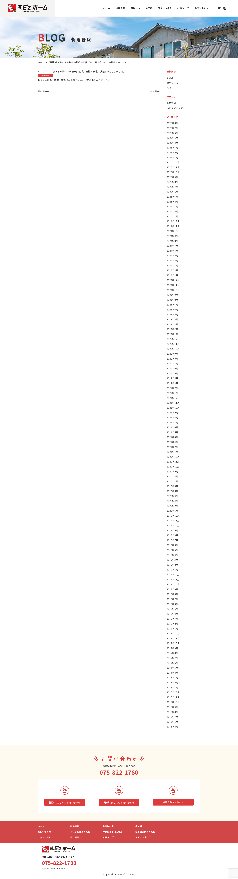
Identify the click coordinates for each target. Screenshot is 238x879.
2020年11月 (173, 461)
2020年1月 (172, 510)
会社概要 (74, 837)
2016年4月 (172, 726)
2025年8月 (172, 181)
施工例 (148, 8)
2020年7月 (172, 481)
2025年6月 (172, 191)
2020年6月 (172, 486)
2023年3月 (172, 324)
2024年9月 (172, 236)
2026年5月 (172, 137)
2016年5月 (172, 721)
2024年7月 (172, 245)
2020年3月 (172, 501)
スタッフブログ (175, 107)
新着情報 (171, 102)
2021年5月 (172, 432)
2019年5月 (172, 550)
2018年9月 (172, 589)
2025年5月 (172, 196)
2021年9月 (172, 412)
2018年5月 (172, 608)
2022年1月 (172, 393)
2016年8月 (172, 712)
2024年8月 (172, 240)
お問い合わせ (202, 8)
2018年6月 (172, 604)
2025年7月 (172, 186)
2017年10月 (173, 643)
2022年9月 (172, 353)
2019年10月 (173, 525)
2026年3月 (172, 147)
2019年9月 (172, 530)
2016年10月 (173, 702)
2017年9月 (172, 648)
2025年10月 (173, 172)
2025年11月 (173, 167)
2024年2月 (172, 270)
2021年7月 (172, 422)
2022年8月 (172, 358)
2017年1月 (172, 687)
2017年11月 (173, 638)
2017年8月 (172, 653)
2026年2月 (172, 152)
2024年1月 (172, 275)
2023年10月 (173, 290)
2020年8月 (172, 476)
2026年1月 (172, 157)
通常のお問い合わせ (173, 802)
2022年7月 (172, 363)
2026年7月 (172, 128)
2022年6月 (172, 368)
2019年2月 (172, 564)
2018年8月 (172, 594)
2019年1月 (172, 569)
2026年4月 (172, 142)
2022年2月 (172, 388)
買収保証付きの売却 (145, 831)
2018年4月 (172, 613)
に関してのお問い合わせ (64, 802)
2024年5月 (172, 255)
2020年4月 (172, 496)
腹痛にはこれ (174, 82)
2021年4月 (172, 437)
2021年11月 (173, 402)
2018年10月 (173, 584)
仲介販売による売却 (113, 831)
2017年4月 (172, 672)
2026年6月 (172, 133)
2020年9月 (172, 471)
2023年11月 (173, 285)
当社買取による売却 (80, 831)
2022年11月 (173, 343)
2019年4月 (172, 555)
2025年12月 (173, 162)
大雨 (169, 87)
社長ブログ (183, 8)
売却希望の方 (44, 831)
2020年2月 (172, 505)
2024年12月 (173, 221)
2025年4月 (172, 201)
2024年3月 (172, 265)
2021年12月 (173, 398)
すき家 (170, 77)
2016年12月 (173, 692)
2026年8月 (172, 123)
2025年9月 (172, 177)
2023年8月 (172, 299)
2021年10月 (173, 407)
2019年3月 (172, 559)
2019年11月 (173, 520)
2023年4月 (172, 319)
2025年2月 (172, 211)
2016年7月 (172, 716)
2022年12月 (173, 339)
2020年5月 (172, 491)
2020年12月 (173, 456)
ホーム (106, 8)
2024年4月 (172, 260)
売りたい (135, 8)
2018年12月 (173, 574)
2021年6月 (172, 427)
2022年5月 (172, 373)
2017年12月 (173, 633)
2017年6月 (172, 662)
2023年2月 (172, 329)
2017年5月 (172, 667)
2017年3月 (172, 677)
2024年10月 (173, 231)
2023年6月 (172, 309)
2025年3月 (172, 206)
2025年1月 (172, 216)
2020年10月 (173, 466)
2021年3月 (172, 442)
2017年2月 (172, 682)
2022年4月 (172, 378)
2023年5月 (172, 314)
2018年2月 (172, 623)
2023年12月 (173, 280)
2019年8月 (172, 535)
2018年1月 (172, 628)
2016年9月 (172, 707)
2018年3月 (172, 618)
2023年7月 (172, 304)
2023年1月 (172, 334)
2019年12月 (173, 515)
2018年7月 (172, 599)
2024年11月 (173, 226)
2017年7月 (172, 658)
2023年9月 (172, 294)
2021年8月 (172, 417)
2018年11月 (173, 579)
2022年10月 (173, 348)
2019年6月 (172, 545)
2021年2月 (172, 447)
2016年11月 (173, 697)
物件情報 (120, 8)
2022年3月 (172, 383)
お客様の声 (108, 826)
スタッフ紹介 (165, 8)
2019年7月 (172, 540)
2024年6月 (172, 250)
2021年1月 (172, 451)
